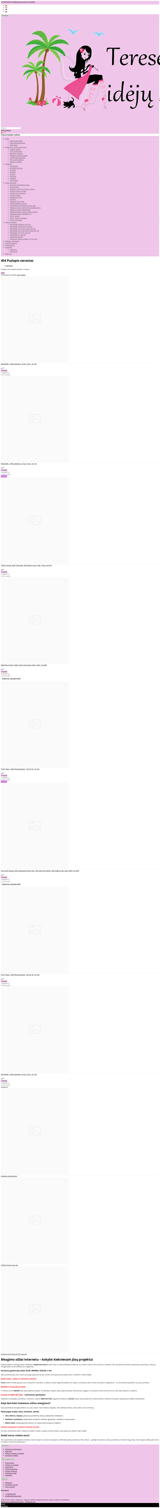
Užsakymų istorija (11, 1485)
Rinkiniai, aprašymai (12, 241)
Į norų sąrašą (5, 375)
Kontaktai (31, 2)
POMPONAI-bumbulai (17, 158)
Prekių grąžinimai (11, 1469)
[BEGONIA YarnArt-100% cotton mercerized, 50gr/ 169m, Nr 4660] (35, 663)
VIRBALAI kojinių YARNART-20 (20, 214)
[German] (6, 9)
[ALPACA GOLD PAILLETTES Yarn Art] (35, 1352)
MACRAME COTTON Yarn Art (20, 233)
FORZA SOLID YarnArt (17, 193)
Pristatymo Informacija (13, 1449)
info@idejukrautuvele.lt (20, 2)
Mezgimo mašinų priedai (18, 156)
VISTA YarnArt (15, 216)
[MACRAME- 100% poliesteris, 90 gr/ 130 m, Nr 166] (35, 362)
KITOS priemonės (16, 151)
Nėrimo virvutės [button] (11, 222)
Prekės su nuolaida (12, 1465)
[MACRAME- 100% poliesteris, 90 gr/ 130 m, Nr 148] (35, 1072)
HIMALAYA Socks (16, 197)
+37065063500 (6, 2)
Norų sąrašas (10, 1487)
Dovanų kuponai (11, 243)
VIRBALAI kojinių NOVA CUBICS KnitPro (24, 212)
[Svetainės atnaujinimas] (35, 1174)
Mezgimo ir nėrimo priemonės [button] (16, 147)
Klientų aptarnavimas (8, 1459)
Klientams (5, 1479)
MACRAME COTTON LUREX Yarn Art (23, 229)
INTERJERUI (14, 166)
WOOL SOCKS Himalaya (18, 218)
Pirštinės (13, 172)
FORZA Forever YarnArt (18, 191)
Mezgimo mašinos (16, 154)
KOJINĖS (13, 170)
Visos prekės (21, 275)
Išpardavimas (10, 245)
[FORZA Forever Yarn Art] (35, 1263)
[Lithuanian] (6, 5)
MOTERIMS (14, 181)
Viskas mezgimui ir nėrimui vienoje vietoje (20, 1427)
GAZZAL (4, 1395)
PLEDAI (12, 174)
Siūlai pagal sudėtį (16, 141)
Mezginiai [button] (8, 164)
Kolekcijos (13, 250)
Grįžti (3, 273)
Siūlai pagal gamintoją (17, 143)
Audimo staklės (15, 149)
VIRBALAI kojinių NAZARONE (20, 210)
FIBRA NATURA (16, 1395)
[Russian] (6, 11)
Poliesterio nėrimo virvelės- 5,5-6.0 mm (23, 239)
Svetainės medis (11, 1473)
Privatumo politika (11, 1455)
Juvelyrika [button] (8, 247)
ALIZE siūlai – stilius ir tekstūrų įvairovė (18, 1378)
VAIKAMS (13, 176)
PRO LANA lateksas (17, 160)
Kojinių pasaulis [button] (10, 183)
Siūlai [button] (7, 139)
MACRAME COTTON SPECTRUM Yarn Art (24, 231)
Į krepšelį (4, 370)
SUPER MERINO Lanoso (18, 204)
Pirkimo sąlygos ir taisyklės (14, 1453)
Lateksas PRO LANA (17, 202)
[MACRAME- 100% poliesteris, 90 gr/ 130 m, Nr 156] (35, 461)
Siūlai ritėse (14, 145)
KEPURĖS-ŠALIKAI (16, 168)
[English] (6, 7)
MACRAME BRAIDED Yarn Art (20, 225)
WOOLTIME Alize (16, 220)
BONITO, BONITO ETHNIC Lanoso (22, 189)
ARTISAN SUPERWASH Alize (19, 185)
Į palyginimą (5, 373)
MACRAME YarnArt (16, 237)
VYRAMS (13, 179)
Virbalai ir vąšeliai (16, 162)
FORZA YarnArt (15, 195)
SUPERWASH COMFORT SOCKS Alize (23, 206)
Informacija (5, 1445)
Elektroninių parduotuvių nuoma (12, 1502)
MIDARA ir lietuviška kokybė (13, 1387)
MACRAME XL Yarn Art (18, 235)
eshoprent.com (30, 1502)
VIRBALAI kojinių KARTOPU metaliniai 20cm (25, 208)
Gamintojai (9, 1467)
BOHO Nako (14, 187)
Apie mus (8, 254)
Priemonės (13, 252)
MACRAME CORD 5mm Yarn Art (21, 227)
